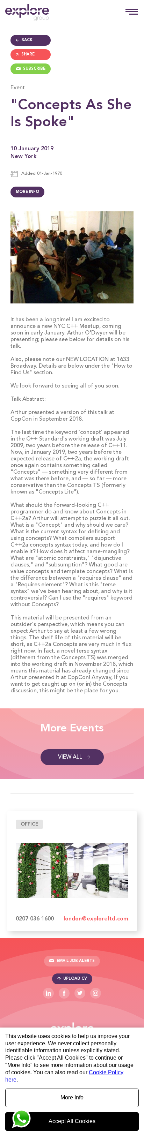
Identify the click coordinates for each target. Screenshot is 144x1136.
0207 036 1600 (35, 919)
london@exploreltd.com (96, 919)
